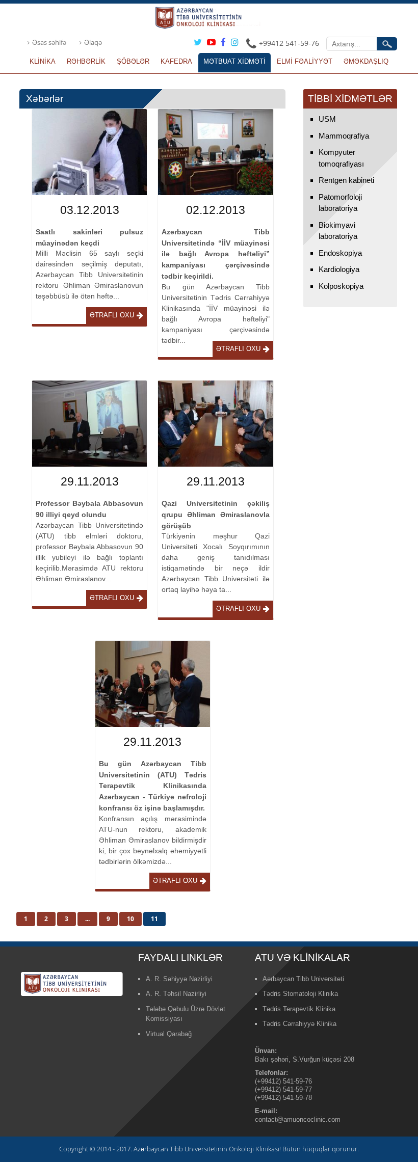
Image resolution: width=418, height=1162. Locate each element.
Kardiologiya (339, 269)
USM (327, 119)
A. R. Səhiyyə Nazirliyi (179, 979)
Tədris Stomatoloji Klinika (300, 993)
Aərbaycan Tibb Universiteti (303, 979)
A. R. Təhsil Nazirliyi (176, 993)
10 (130, 918)
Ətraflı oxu (112, 315)
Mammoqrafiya (344, 135)
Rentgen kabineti (346, 180)
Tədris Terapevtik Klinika (299, 1009)
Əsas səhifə (49, 42)
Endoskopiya (340, 253)
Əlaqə (93, 42)
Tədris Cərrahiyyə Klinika (299, 1024)
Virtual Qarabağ (169, 1034)
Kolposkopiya (341, 286)
